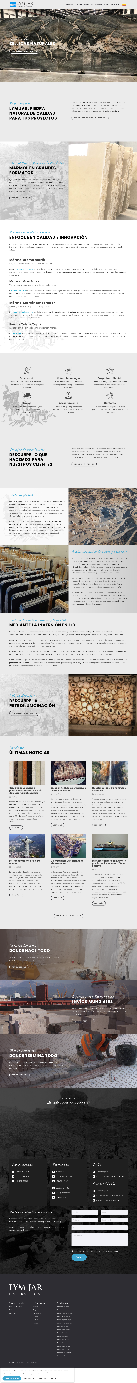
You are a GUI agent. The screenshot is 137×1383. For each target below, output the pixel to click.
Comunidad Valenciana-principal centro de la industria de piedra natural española (25, 795)
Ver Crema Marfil (21, 203)
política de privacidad (110, 1256)
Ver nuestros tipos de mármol (90, 123)
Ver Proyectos (20, 1080)
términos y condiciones (90, 1256)
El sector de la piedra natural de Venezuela (109, 794)
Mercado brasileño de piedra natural (24, 867)
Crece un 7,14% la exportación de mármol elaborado (68, 794)
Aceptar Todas (12, 1378)
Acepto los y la (96, 1256)
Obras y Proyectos (84, 469)
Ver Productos (20, 56)
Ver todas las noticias (68, 921)
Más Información (83, 1026)
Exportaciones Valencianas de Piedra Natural (67, 867)
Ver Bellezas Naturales (24, 718)
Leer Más (16, 832)
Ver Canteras (19, 972)
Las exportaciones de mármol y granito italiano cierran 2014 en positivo (109, 868)
